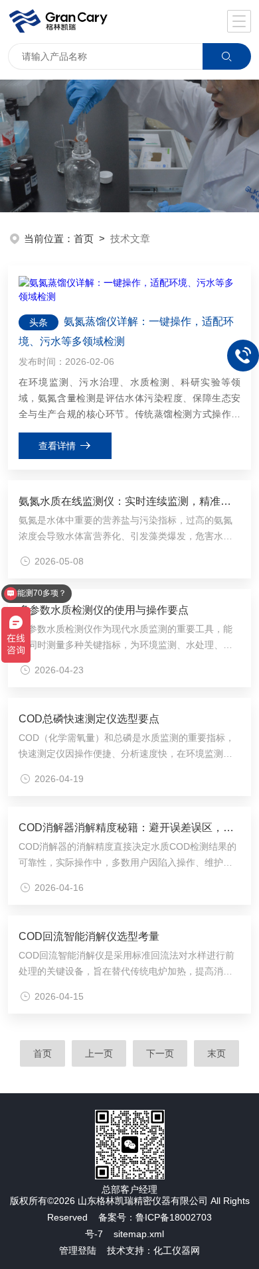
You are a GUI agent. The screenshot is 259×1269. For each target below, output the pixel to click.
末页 (216, 1053)
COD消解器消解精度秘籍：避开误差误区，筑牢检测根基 (130, 827)
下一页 (160, 1053)
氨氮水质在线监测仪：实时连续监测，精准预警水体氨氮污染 (130, 501)
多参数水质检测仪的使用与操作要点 (104, 610)
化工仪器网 (176, 1250)
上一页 (99, 1053)
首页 (84, 238)
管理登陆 (77, 1250)
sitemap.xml (139, 1234)
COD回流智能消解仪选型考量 (89, 936)
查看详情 (57, 445)
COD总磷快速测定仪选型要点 (89, 718)
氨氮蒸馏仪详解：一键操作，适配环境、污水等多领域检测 (126, 331)
